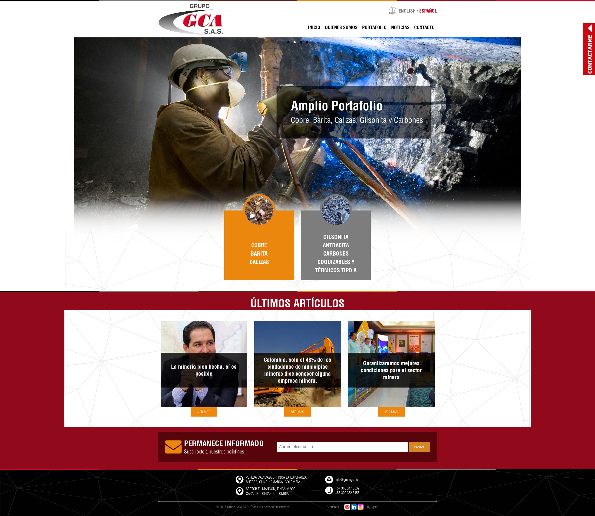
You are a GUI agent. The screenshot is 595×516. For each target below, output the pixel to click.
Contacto (424, 27)
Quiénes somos (341, 27)
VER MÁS (204, 412)
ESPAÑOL (428, 11)
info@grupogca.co (347, 479)
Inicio (314, 27)
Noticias (400, 27)
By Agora (372, 507)
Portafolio (374, 27)
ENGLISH (407, 11)
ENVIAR (419, 447)
